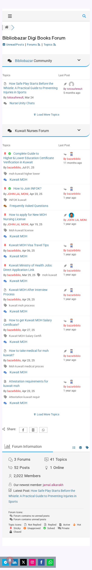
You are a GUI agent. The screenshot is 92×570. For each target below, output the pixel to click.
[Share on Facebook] (41, 562)
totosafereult (15, 97)
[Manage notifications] (9, 560)
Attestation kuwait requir (24, 397)
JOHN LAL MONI (17, 194)
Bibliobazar (24, 61)
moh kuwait (49, 275)
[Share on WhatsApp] (50, 562)
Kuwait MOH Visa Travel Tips (29, 245)
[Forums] (7, 27)
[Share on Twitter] (23, 562)
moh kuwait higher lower (24, 173)
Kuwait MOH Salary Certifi (25, 336)
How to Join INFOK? (27, 188)
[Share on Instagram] (32, 562)
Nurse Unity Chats (22, 103)
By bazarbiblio (72, 158)
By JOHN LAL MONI (75, 220)
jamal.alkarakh (53, 485)
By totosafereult (72, 88)
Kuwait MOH (18, 179)
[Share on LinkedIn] (14, 562)
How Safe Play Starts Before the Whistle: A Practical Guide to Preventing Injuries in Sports (30, 88)
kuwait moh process (22, 305)
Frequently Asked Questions (29, 206)
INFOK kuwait (17, 200)
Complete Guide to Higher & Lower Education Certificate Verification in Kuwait (28, 158)
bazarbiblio (14, 167)
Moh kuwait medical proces (26, 366)
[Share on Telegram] (5, 562)
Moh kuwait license (21, 230)
